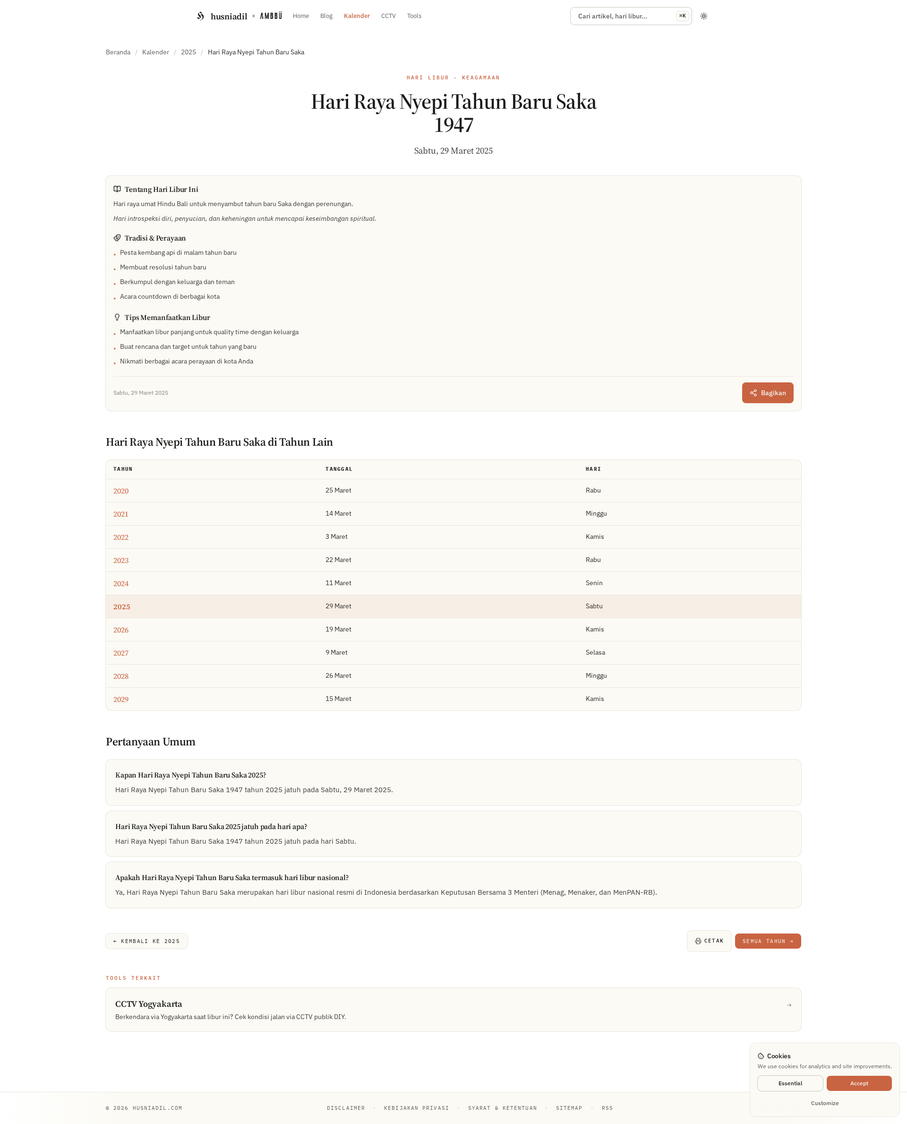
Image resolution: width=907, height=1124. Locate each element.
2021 (120, 514)
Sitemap (569, 1108)
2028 (120, 676)
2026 (120, 629)
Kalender (357, 16)
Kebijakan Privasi (416, 1108)
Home (301, 16)
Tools (414, 16)
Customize (825, 1103)
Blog (326, 16)
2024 (120, 583)
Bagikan (773, 393)
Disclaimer (346, 1108)
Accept (859, 1083)
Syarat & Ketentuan (502, 1108)
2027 (120, 653)
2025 (188, 52)
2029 (120, 699)
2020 (120, 490)
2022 (120, 537)
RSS (607, 1108)
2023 (120, 560)
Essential (790, 1083)
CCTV (388, 16)
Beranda (118, 52)
